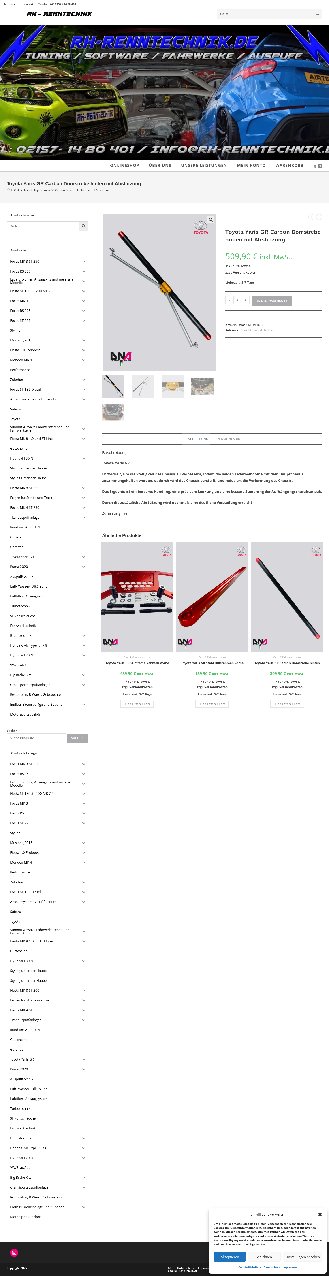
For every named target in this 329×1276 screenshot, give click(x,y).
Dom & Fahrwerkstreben (256, 330)
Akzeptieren (230, 1257)
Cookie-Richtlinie (249, 1267)
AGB (170, 1268)
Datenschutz (271, 1267)
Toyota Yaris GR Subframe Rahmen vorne (137, 663)
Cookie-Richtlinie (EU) (182, 1271)
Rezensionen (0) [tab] (227, 439)
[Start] (8, 190)
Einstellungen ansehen (302, 1257)
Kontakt (28, 4)
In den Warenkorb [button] (137, 704)
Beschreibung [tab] (196, 439)
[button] (320, 1214)
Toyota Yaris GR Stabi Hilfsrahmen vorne (212, 663)
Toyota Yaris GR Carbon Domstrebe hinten (287, 663)
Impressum (290, 1267)
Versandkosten (244, 272)
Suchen (12, 731)
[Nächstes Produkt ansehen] (319, 217)
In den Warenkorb (272, 301)
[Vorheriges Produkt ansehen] (311, 217)
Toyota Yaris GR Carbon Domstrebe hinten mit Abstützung (72, 190)
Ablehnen (264, 1257)
